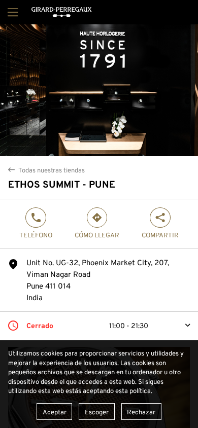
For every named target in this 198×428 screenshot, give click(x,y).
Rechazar (141, 412)
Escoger (97, 412)
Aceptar (55, 412)
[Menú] (11, 12)
